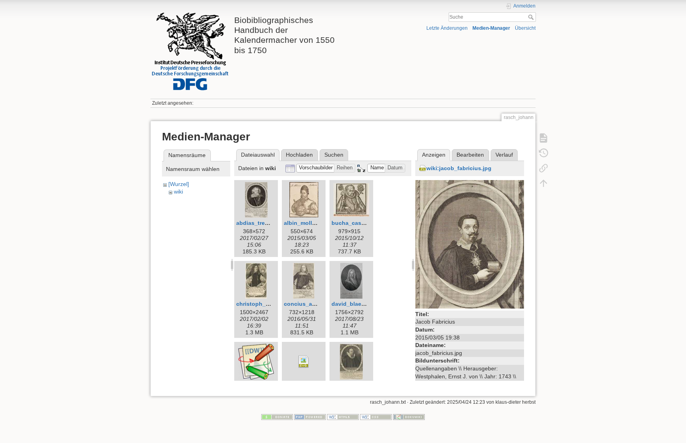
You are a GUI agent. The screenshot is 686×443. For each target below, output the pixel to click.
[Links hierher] (543, 168)
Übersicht (525, 28)
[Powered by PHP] (310, 417)
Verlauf (504, 155)
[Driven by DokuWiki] (409, 417)
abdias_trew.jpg (257, 223)
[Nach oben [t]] (543, 183)
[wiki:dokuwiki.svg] (304, 362)
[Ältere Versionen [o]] (543, 153)
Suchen (333, 155)
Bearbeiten (470, 155)
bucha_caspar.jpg (355, 223)
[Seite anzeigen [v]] (543, 138)
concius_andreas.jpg (312, 304)
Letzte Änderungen (447, 28)
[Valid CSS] (376, 417)
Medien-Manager (491, 28)
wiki (178, 191)
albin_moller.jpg (305, 223)
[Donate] (277, 417)
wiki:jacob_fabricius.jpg (458, 168)
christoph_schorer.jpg (266, 304)
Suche (532, 17)
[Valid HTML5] (343, 417)
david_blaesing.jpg (357, 304)
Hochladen (299, 155)
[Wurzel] (178, 184)
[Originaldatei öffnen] (469, 243)
